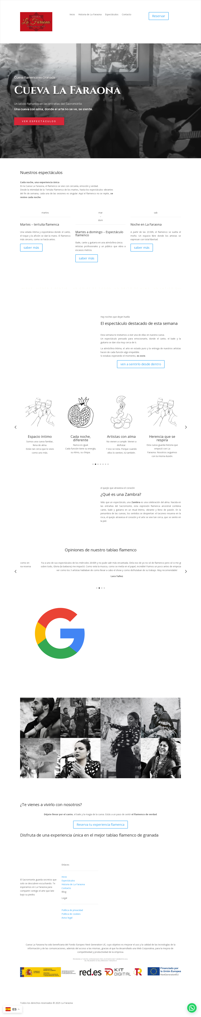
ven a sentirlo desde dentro (140, 364)
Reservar (158, 16)
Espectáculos (111, 14)
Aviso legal (67, 917)
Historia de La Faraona (90, 14)
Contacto (126, 14)
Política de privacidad (72, 910)
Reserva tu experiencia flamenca (100, 824)
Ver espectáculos (39, 121)
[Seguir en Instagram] (28, 901)
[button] (192, 1008)
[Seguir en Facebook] (22, 901)
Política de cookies (71, 913)
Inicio (72, 14)
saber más (31, 247)
